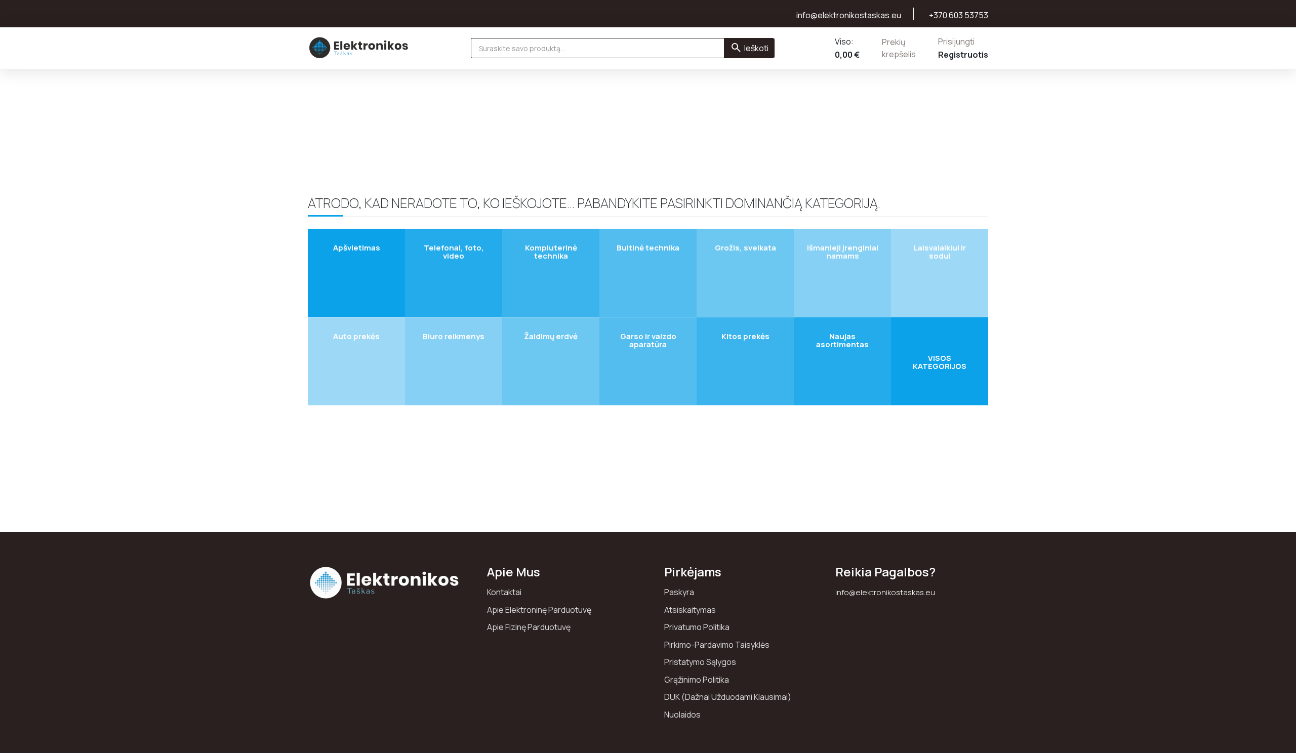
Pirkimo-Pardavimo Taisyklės (717, 644)
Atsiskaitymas (690, 609)
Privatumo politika (697, 627)
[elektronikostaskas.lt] (359, 47)
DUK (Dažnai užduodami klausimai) (727, 696)
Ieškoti (756, 48)
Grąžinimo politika (696, 679)
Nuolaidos (682, 714)
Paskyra (679, 592)
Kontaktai (504, 592)
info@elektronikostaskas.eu (885, 592)
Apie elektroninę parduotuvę (539, 609)
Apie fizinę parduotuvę (529, 627)
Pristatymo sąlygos (700, 661)
